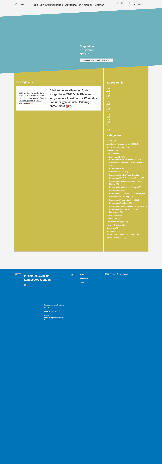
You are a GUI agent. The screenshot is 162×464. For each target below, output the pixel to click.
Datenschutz (84, 282)
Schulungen (111, 228)
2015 (108, 117)
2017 (108, 112)
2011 (108, 127)
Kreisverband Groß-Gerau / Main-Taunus (125, 178)
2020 (108, 104)
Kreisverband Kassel (117, 190)
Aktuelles (110, 141)
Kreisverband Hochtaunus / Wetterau (123, 187)
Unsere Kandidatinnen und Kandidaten (121, 234)
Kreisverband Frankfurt (118, 168)
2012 (108, 125)
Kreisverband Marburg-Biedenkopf (122, 200)
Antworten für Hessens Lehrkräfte (95, 60)
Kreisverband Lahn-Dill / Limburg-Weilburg (125, 193)
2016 (108, 114)
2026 (108, 88)
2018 (108, 109)
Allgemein (110, 150)
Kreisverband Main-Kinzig (119, 197)
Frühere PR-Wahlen (114, 225)
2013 (108, 122)
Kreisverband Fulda (116, 172)
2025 (108, 91)
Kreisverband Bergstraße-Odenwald (123, 159)
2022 (108, 98)
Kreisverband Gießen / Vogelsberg (122, 175)
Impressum (84, 278)
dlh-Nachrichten (112, 215)
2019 (108, 106)
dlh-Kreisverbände (113, 157)
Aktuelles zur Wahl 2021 (115, 147)
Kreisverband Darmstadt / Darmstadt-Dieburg (126, 163)
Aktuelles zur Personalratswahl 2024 (120, 144)
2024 (108, 93)
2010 (108, 130)
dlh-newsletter (111, 218)
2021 (108, 101)
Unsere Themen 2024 (114, 238)
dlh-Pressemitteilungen (115, 222)
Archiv (82, 274)
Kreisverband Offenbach (118, 203)
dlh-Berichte (111, 154)
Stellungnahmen (112, 231)
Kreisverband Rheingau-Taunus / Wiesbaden (126, 206)
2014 (108, 119)
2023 (108, 96)
